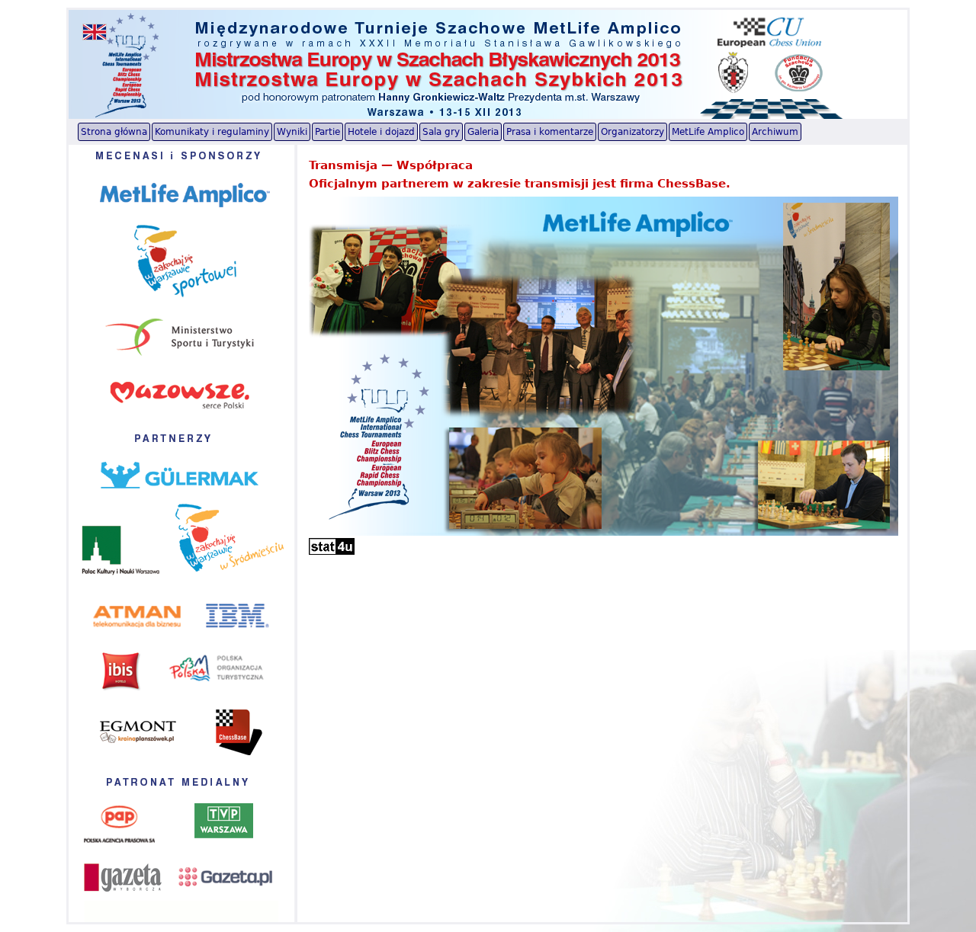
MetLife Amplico (708, 132)
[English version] (94, 32)
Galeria (483, 132)
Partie (327, 132)
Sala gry (441, 132)
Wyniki (292, 132)
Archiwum (775, 132)
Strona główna (114, 132)
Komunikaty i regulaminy (212, 132)
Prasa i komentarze (549, 132)
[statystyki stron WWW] (332, 551)
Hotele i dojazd (381, 132)
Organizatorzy (632, 132)
